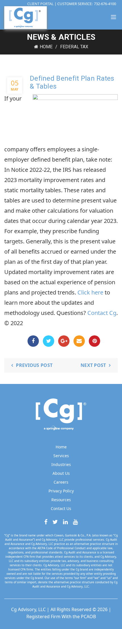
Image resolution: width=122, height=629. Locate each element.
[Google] (64, 341)
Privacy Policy (61, 491)
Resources (61, 499)
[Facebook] (33, 341)
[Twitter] (48, 341)
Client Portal (40, 3)
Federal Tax (74, 46)
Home (46, 46)
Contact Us (61, 508)
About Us (61, 473)
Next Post (93, 365)
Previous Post (34, 365)
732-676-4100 (105, 3)
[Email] (79, 341)
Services (61, 455)
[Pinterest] (94, 341)
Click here (90, 292)
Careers (61, 482)
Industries (61, 464)
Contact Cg (101, 313)
